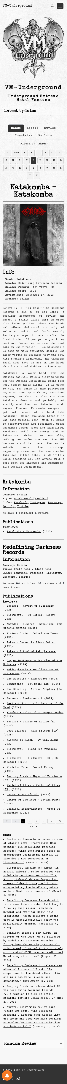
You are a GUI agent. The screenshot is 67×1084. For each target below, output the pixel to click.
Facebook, (21, 502)
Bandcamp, (55, 502)
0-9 (16, 152)
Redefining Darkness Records (40, 283)
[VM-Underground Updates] (7, 1075)
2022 (33, 291)
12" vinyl (40, 287)
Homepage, (21, 573)
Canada (22, 565)
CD (52, 287)
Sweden (22, 494)
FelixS (24, 298)
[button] (60, 6)
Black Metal (44, 569)
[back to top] (59, 1056)
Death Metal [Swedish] (31, 498)
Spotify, (9, 506)
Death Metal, (23, 569)
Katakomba (24, 279)
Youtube (22, 506)
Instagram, (38, 502)
